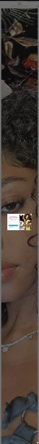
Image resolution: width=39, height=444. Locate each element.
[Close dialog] (30, 214)
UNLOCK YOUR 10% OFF (13, 225)
